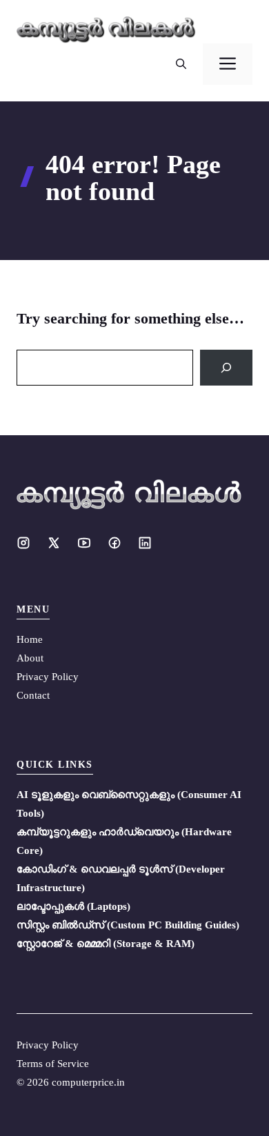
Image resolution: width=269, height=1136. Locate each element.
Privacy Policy (48, 676)
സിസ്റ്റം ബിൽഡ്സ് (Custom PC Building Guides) (128, 924)
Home (30, 639)
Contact (33, 695)
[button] (181, 64)
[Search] (226, 368)
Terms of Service (53, 1063)
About (30, 658)
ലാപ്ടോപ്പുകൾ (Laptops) (73, 906)
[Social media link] (23, 543)
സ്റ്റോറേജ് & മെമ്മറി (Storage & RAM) (106, 943)
